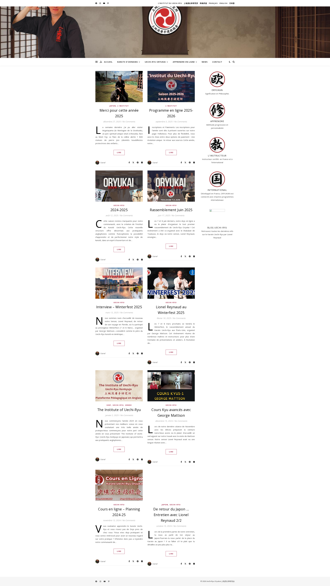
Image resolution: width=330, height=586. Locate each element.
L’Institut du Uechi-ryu (170, 3)
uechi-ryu (119, 205)
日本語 (232, 3)
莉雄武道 (203, 3)
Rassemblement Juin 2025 (171, 209)
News (205, 62)
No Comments (128, 121)
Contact (217, 62)
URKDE (128, 405)
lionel (102, 162)
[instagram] (100, 3)
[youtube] (104, 3)
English (224, 3)
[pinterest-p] (108, 3)
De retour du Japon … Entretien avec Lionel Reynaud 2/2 (171, 515)
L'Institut (123, 106)
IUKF (108, 405)
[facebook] (96, 3)
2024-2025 (119, 209)
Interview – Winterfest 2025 (119, 307)
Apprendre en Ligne (184, 62)
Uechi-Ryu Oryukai (155, 62)
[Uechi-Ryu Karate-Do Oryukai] (101, 62)
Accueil (108, 62)
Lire (119, 152)
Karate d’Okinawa (127, 62)
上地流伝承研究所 (191, 3)
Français (213, 3)
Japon (112, 106)
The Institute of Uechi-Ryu (119, 409)
